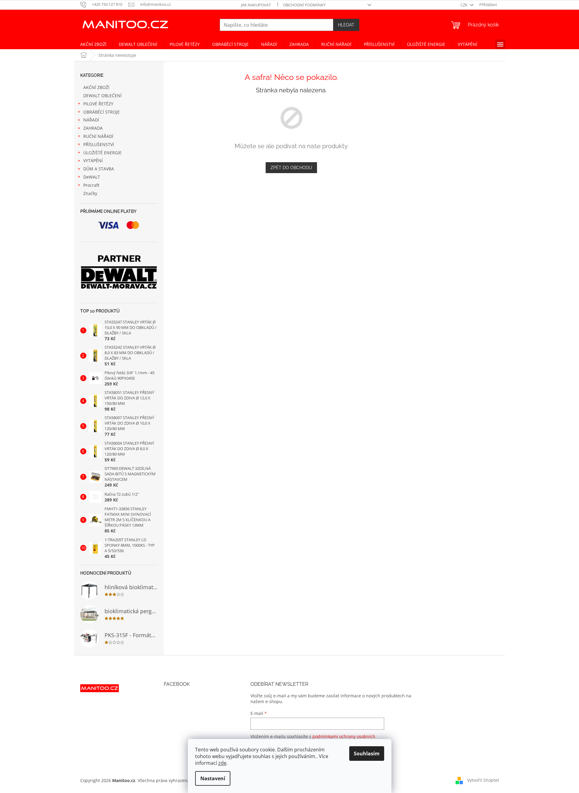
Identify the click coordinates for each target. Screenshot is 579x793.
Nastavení (212, 778)
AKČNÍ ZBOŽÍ (96, 87)
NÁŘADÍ (91, 120)
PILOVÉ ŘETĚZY (98, 104)
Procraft (91, 185)
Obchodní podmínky (304, 5)
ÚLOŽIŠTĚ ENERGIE (102, 153)
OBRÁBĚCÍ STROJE (101, 112)
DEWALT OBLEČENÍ (102, 95)
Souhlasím (367, 753)
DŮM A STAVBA (98, 169)
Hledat (346, 24)
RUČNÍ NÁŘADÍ (98, 136)
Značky (90, 193)
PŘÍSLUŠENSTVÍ (98, 144)
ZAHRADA (93, 128)
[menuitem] (93, 44)
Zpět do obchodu (291, 167)
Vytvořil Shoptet (483, 780)
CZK (464, 5)
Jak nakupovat (256, 5)
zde (222, 763)
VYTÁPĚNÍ (93, 160)
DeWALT (91, 177)
